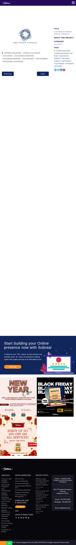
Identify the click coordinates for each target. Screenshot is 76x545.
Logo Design (58, 44)
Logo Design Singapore (5, 515)
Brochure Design (6, 523)
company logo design (31, 53)
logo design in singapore (24, 56)
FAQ (16, 511)
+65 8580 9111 (66, 502)
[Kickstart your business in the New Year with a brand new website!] (18, 397)
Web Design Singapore (5, 485)
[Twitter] (58, 70)
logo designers (42, 58)
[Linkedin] (61, 70)
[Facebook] (55, 70)
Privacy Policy (64, 542)
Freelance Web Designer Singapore (6, 480)
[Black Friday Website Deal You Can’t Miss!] (55, 397)
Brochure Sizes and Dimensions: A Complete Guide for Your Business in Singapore (42, 495)
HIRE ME (12, 367)
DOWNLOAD (20, 506)
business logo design (13, 53)
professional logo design (13, 61)
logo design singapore (11, 58)
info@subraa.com (64, 508)
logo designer (28, 58)
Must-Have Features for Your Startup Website (42, 507)
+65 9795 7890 (65, 499)
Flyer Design (5, 521)
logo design (7, 56)
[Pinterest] (64, 70)
